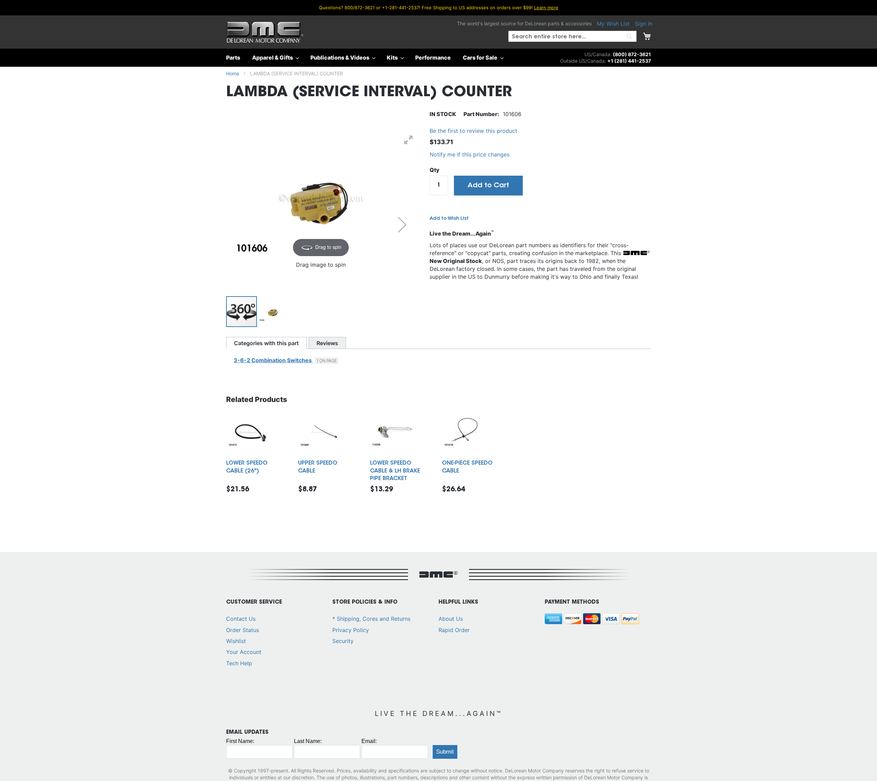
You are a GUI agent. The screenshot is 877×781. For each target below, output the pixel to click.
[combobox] (572, 36)
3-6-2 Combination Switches (273, 360)
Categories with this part (266, 343)
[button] (402, 224)
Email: (369, 741)
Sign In (643, 23)
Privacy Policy (350, 630)
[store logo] (265, 33)
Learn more (546, 7)
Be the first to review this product (473, 130)
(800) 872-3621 (632, 54)
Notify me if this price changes (469, 154)
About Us (450, 618)
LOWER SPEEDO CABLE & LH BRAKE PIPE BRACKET (395, 471)
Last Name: (308, 741)
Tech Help (239, 663)
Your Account (243, 651)
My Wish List (613, 23)
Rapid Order (454, 630)
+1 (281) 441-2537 (629, 61)
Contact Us (241, 618)
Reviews (327, 343)
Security (343, 641)
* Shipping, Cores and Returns (371, 618)
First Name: (240, 741)
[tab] (266, 343)
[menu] (438, 58)
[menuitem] (235, 58)
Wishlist (236, 641)
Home (232, 73)
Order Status (242, 630)
